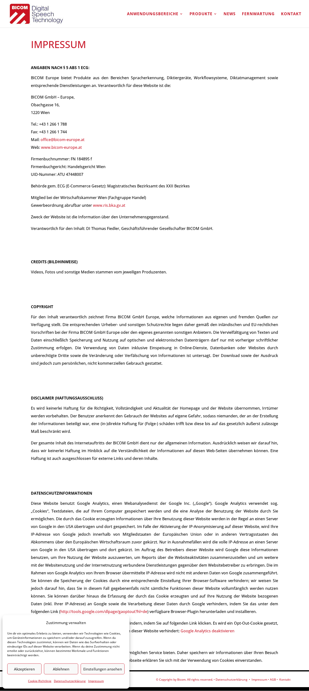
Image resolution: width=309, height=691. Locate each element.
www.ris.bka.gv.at (109, 205)
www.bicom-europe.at (61, 147)
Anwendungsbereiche (152, 14)
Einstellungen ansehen (102, 669)
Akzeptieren (24, 669)
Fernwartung (258, 14)
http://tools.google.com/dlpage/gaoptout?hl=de (103, 611)
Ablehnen (61, 669)
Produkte (201, 14)
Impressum (96, 681)
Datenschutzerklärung (70, 681)
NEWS (230, 14)
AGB (273, 679)
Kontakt (291, 14)
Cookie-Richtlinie (39, 681)
